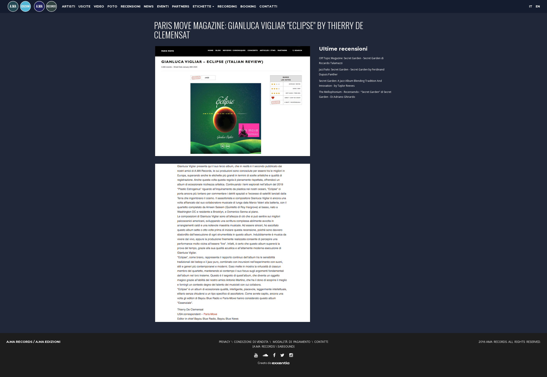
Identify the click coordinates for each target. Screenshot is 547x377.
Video (99, 6)
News (149, 6)
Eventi (163, 6)
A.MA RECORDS (264, 346)
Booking (248, 6)
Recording (227, 6)
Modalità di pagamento (291, 341)
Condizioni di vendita (251, 341)
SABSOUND (286, 346)
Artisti (68, 6)
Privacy (224, 341)
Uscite (84, 6)
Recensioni (130, 6)
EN (538, 6)
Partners (180, 6)
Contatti (268, 6)
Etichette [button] (202, 6)
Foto (112, 6)
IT (530, 6)
